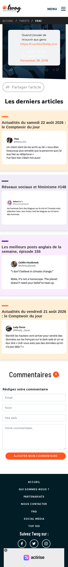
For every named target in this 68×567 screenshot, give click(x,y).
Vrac (38, 20)
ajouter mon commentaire (35, 456)
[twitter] (34, 543)
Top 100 (34, 526)
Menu (52, 9)
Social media (34, 518)
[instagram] (46, 543)
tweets (24, 20)
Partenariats (34, 496)
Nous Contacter (34, 503)
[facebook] (22, 543)
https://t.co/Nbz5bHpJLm (38, 44)
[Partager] (11, 70)
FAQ (34, 511)
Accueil (7, 20)
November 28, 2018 (34, 60)
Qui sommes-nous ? (34, 489)
